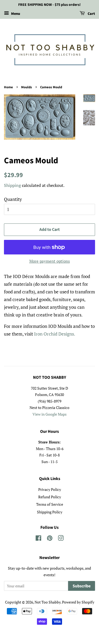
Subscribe (82, 586)
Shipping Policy (49, 511)
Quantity (13, 199)
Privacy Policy (49, 489)
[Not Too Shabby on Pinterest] (50, 538)
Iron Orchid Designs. (54, 334)
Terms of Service (49, 504)
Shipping (12, 185)
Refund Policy (49, 496)
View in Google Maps (49, 414)
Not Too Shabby (47, 602)
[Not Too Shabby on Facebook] (38, 538)
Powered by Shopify (78, 602)
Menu (15, 13)
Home (8, 87)
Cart (91, 13)
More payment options (49, 261)
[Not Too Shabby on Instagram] (61, 538)
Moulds (26, 87)
